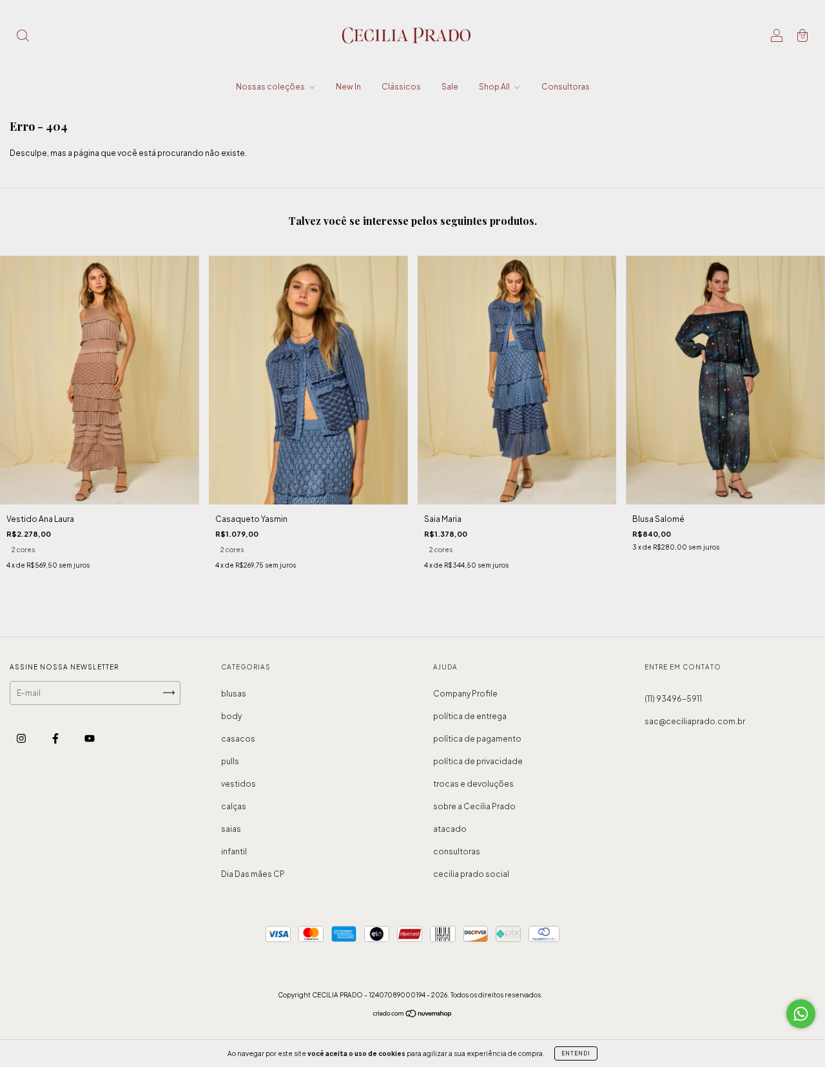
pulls (230, 761)
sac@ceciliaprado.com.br (695, 721)
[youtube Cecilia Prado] (89, 738)
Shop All (495, 86)
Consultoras (565, 86)
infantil (234, 851)
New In (348, 86)
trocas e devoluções (473, 784)
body (231, 716)
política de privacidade (478, 761)
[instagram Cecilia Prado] (22, 738)
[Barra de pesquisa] (22, 37)
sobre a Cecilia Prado (474, 806)
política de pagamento (477, 739)
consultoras (456, 851)
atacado (450, 829)
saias (231, 829)
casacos (238, 739)
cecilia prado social (471, 874)
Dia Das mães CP (253, 874)
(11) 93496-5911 (673, 699)
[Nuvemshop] (413, 1015)
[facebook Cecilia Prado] (56, 738)
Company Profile (465, 693)
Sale (450, 86)
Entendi (575, 1053)
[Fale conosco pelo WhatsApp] (800, 1013)
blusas (233, 693)
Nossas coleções (271, 86)
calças (233, 806)
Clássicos (401, 86)
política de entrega (470, 716)
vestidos (238, 784)
